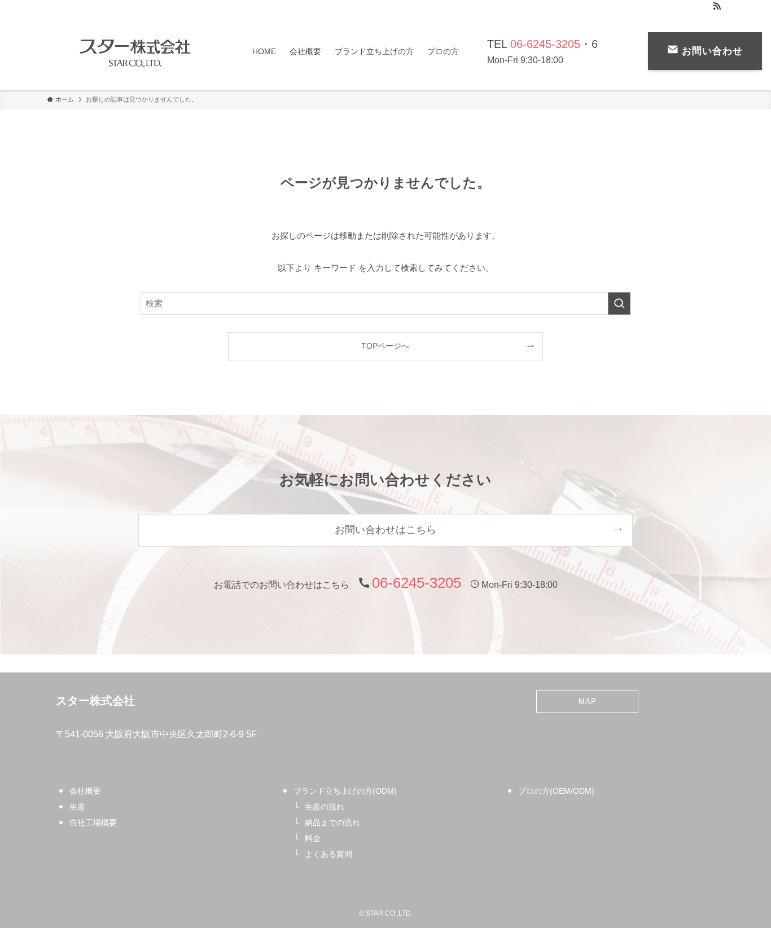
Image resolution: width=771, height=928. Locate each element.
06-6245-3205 (545, 44)
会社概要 (85, 790)
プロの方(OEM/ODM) (556, 790)
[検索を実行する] (619, 303)
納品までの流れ (332, 822)
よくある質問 (328, 854)
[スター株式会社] (135, 51)
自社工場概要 (93, 822)
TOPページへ (385, 346)
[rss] (716, 6)
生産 (77, 806)
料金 (313, 838)
